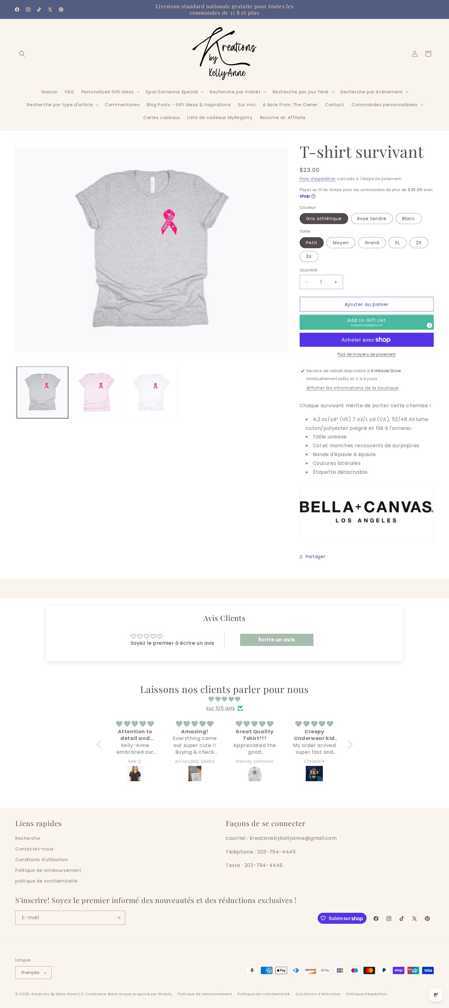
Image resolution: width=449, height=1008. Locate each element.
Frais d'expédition (318, 178)
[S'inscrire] (118, 918)
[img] (224, 699)
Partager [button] (316, 556)
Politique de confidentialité (264, 994)
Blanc (408, 219)
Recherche (27, 838)
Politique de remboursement (48, 870)
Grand (372, 243)
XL (397, 243)
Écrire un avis (276, 639)
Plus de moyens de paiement (367, 354)
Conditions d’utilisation (318, 994)
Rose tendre (371, 219)
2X (419, 243)
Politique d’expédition (366, 994)
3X (309, 256)
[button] (22, 53)
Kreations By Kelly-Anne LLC (57, 994)
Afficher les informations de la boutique (352, 388)
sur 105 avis (220, 708)
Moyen (341, 243)
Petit (311, 243)
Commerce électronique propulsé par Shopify (128, 994)
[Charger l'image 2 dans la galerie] (96, 392)
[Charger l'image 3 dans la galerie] (151, 392)
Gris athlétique (324, 219)
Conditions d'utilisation (41, 860)
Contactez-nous (34, 849)
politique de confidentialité (46, 881)
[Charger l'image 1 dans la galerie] (42, 392)
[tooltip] (429, 325)
